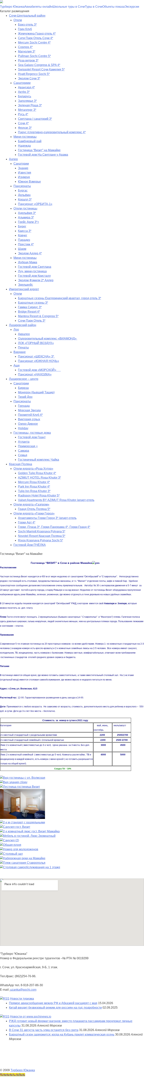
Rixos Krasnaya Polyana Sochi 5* (40, 540)
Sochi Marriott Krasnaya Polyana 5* (41, 531)
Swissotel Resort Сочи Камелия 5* (41, 69)
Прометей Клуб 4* (30, 414)
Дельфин (24, 195)
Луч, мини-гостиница (32, 271)
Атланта (23, 441)
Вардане (20, 352)
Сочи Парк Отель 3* (31, 320)
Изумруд (24, 177)
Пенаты (23, 347)
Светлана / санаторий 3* (35, 118)
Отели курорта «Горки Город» (34, 513)
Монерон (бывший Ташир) (36, 392)
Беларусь (24, 96)
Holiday (23, 428)
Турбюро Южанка (12, 6)
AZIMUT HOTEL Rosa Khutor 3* (39, 477)
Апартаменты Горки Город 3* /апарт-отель (47, 518)
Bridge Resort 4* (29, 311)
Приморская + (28, 446)
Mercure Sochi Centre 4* (34, 42)
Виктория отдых (29, 419)
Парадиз (24, 239)
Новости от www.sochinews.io (30, 1016)
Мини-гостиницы (25, 136)
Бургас (23, 190)
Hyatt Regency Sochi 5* (34, 74)
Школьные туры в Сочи (68, 6)
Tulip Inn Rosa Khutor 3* (34, 491)
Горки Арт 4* (26, 522)
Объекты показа (113, 6)
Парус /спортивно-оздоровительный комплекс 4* (52, 132)
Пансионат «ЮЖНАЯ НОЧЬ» (38, 361)
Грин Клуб (25, 29)
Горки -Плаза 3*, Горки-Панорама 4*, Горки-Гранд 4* (54, 527)
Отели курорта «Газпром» (31, 504)
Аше (17, 365)
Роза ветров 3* (28, 60)
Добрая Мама (27, 262)
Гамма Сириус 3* (30, 307)
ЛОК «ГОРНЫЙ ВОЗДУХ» (36, 343)
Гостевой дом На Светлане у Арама (43, 154)
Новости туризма (22, 998)
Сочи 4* (23, 123)
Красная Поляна (20, 464)
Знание (23, 168)
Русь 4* (23, 114)
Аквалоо (24, 334)
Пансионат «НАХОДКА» (35, 374)
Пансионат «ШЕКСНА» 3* (36, 356)
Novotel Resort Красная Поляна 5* (41, 535)
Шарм (22, 248)
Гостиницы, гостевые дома (32, 432)
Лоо (16, 329)
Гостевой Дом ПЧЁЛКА (30, 544)
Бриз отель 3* (27, 24)
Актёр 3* (24, 91)
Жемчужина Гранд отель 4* (37, 33)
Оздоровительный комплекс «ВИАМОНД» (47, 338)
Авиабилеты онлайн (38, 6)
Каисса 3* (24, 230)
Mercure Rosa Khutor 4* (34, 482)
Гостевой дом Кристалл (34, 275)
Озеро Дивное (28, 423)
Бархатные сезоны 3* (33, 302)
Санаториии (22, 82)
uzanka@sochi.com (23, 989)
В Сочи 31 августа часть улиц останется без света (43, 1030)
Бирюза (23, 387)
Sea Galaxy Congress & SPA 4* (39, 65)
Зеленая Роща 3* (30, 105)
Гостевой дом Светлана (34, 266)
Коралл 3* (25, 199)
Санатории (21, 163)
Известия (24, 172)
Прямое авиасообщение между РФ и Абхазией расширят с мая (53, 1003)
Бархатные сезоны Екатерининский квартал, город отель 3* (59, 298)
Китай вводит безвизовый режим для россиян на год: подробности (55, 1007)
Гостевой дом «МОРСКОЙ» (39, 370)
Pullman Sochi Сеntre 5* (34, 56)
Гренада (24, 405)
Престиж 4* (26, 244)
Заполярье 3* (27, 100)
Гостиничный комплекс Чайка (38, 459)
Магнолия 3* (26, 51)
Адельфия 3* (27, 213)
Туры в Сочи (93, 6)
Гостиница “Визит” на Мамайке (39, 150)
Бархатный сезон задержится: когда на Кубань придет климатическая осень (61, 1034)
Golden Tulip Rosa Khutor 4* (37, 473)
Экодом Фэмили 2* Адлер (35, 280)
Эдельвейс (25, 284)
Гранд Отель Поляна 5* (34, 509)
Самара (23, 450)
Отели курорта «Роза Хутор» (33, 468)
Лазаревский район (22, 325)
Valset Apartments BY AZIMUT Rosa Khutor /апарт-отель (56, 500)
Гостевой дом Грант (32, 437)
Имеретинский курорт (24, 289)
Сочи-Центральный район (27, 15)
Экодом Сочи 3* (29, 78)
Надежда (24, 145)
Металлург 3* (27, 109)
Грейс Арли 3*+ (28, 222)
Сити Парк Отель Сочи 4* (35, 38)
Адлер (13, 159)
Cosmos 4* (25, 47)
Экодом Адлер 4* (30, 253)
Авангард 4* (26, 87)
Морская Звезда (29, 410)
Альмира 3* (26, 217)
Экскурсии (132, 6)
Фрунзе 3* (25, 127)
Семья (22, 455)
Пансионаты (22, 186)
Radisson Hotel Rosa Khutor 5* (39, 495)
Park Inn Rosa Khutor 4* (34, 486)
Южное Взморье (29, 181)
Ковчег (22, 235)
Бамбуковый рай (29, 141)
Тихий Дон (25, 396)
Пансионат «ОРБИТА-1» (35, 204)
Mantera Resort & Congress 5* (38, 316)
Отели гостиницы (25, 208)
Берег (22, 226)
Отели (18, 20)
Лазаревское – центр (23, 378)
